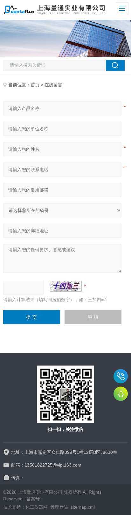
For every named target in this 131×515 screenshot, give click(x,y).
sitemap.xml (83, 507)
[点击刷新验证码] (66, 286)
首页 (35, 84)
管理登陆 (59, 507)
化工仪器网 (36, 507)
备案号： (35, 498)
